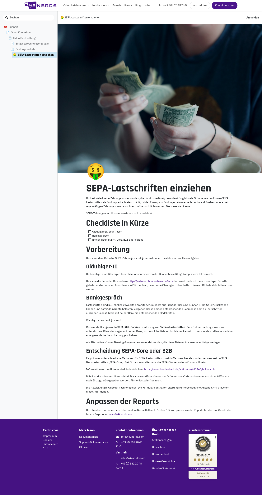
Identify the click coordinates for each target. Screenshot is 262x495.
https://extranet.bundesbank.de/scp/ (151, 281)
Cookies (48, 440)
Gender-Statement (163, 468)
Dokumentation (88, 436)
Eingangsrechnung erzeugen (32, 43)
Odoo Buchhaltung (24, 38)
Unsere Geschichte (163, 461)
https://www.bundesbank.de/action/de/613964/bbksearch (179, 369)
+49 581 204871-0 (174, 5)
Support (13, 27)
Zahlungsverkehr (26, 49)
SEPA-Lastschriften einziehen (36, 54)
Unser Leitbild (160, 454)
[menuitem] (76, 5)
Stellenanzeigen (162, 440)
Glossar (83, 447)
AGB (45, 448)
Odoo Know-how (21, 32)
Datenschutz (50, 444)
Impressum (50, 436)
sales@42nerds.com (121, 414)
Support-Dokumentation (94, 442)
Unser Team (159, 447)
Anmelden (200, 5)
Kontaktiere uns (224, 5)
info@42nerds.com (132, 436)
